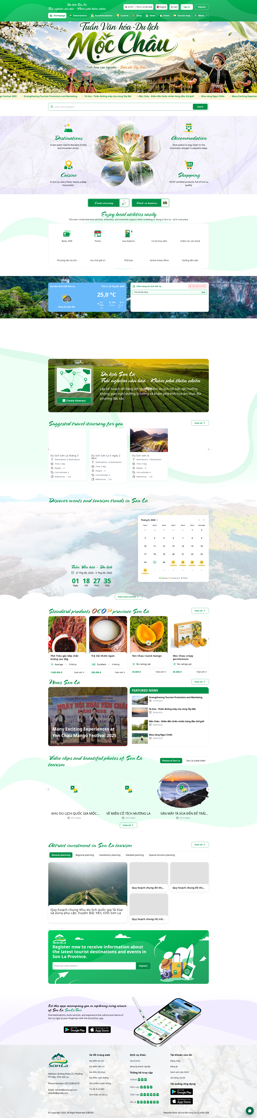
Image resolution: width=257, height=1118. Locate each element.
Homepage (59, 15)
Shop (139, 15)
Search (200, 106)
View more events (127, 596)
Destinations (80, 15)
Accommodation (104, 15)
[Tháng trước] (199, 520)
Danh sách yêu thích (179, 1072)
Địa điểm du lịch (96, 1061)
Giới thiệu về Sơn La (98, 1094)
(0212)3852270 (72, 1083)
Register (202, 7)
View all (198, 423)
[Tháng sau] (204, 520)
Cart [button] (175, 7)
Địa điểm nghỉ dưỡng (99, 1077)
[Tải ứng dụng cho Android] (75, 1029)
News (153, 15)
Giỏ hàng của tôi (177, 1077)
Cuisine (124, 15)
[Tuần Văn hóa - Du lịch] (91, 535)
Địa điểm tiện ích (97, 1066)
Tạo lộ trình (135, 1061)
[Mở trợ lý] (250, 1111)
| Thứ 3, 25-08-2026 (140, 7)
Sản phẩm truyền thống (100, 1083)
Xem (203, 292)
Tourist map (183, 15)
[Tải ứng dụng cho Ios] (99, 1029)
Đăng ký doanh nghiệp (140, 1066)
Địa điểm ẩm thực (97, 1072)
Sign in (187, 7)
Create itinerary (76, 400)
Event (166, 15)
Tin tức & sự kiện (96, 1089)
